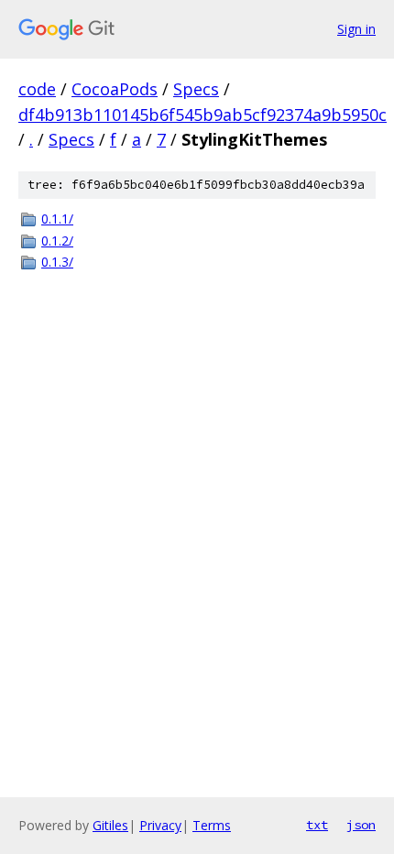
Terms (211, 825)
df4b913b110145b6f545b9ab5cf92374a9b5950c (202, 115)
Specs (196, 89)
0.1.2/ (57, 240)
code (37, 89)
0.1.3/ (57, 261)
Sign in (356, 29)
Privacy (160, 825)
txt (317, 824)
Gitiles (110, 825)
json (361, 824)
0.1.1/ (57, 218)
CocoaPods (114, 89)
